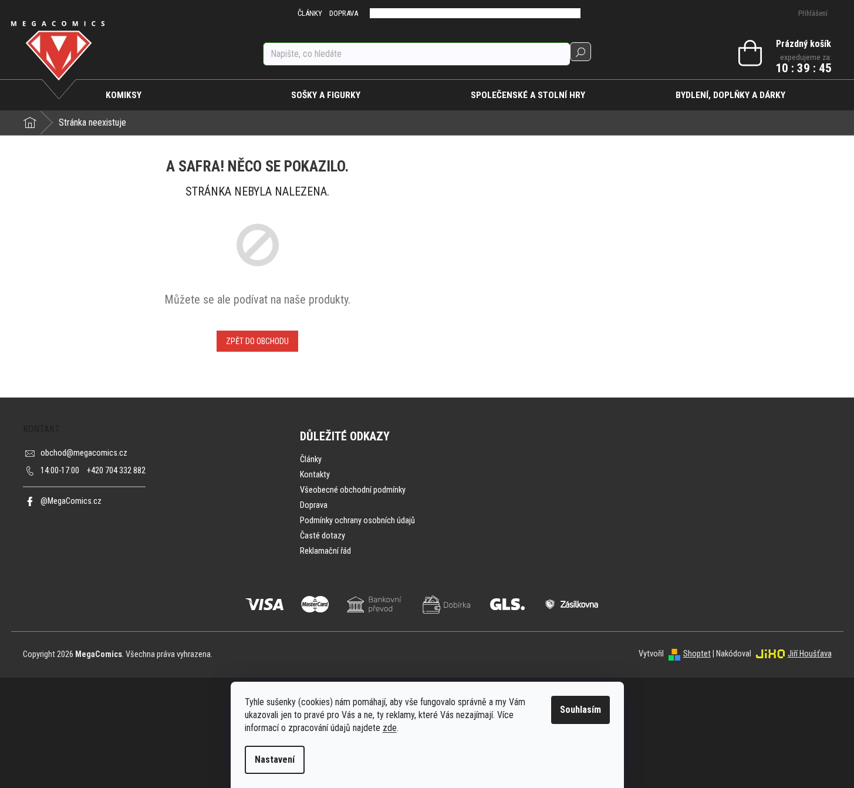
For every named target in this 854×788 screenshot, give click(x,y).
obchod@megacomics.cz (83, 453)
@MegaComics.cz (71, 501)
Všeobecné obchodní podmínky (353, 490)
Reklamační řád (325, 551)
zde (390, 727)
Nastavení (275, 759)
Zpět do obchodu (257, 341)
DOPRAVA (343, 13)
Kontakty (315, 475)
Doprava (314, 505)
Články (311, 459)
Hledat (580, 51)
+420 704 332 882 (93, 471)
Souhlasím (580, 709)
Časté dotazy (322, 536)
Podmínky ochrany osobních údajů (357, 521)
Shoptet (697, 654)
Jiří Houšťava (810, 654)
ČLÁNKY (310, 13)
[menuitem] (124, 95)
